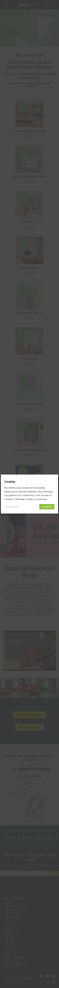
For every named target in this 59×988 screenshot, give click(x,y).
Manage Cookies (12, 506)
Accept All (47, 506)
